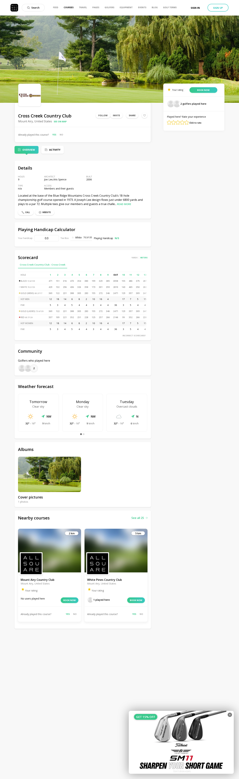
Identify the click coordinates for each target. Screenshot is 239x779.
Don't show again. (182, 771)
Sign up (218, 7)
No (61, 134)
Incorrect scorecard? (134, 335)
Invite (116, 115)
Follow (103, 115)
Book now (69, 600)
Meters (143, 257)
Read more (124, 204)
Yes (54, 134)
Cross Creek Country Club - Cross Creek (42, 264)
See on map (60, 121)
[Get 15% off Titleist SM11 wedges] (181, 742)
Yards (135, 257)
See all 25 (137, 518)
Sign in (195, 7)
